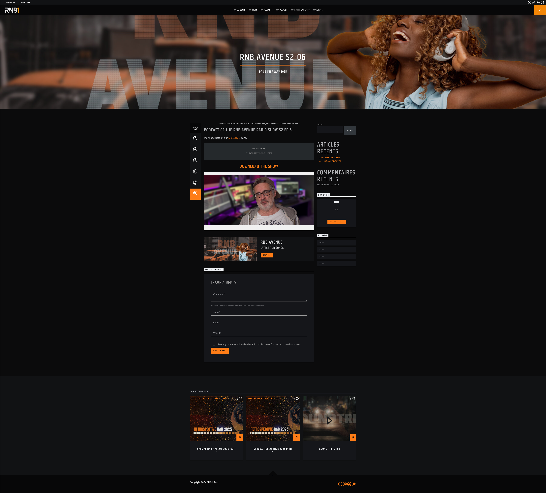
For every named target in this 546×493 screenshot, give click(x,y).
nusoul (202, 398)
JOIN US (320, 10)
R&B (210, 398)
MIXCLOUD (234, 137)
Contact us (10, 2)
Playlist (284, 10)
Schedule (241, 10)
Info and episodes (337, 221)
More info (267, 255)
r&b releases (221, 398)
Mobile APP (25, 2)
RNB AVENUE (272, 242)
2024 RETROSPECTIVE (329, 157)
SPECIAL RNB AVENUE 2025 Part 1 (273, 450)
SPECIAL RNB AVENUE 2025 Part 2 (216, 450)
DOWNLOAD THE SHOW (259, 166)
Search (320, 124)
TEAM (254, 10)
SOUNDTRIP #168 (329, 448)
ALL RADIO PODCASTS (330, 161)
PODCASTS (268, 10)
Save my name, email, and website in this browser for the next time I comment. (259, 344)
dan (193, 398)
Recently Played (302, 10)
